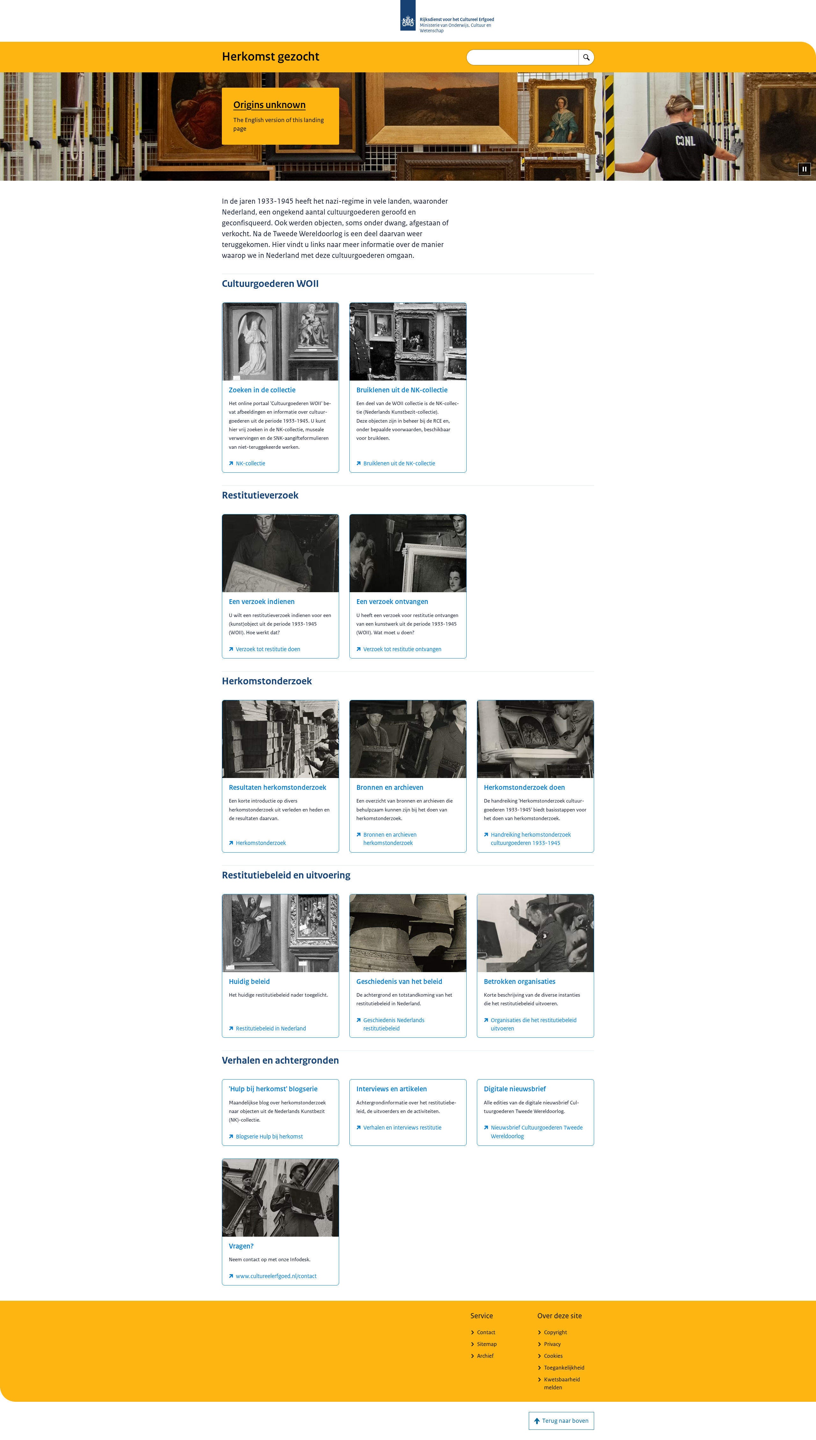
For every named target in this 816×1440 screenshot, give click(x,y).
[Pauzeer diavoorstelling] (804, 169)
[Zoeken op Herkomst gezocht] (586, 57)
